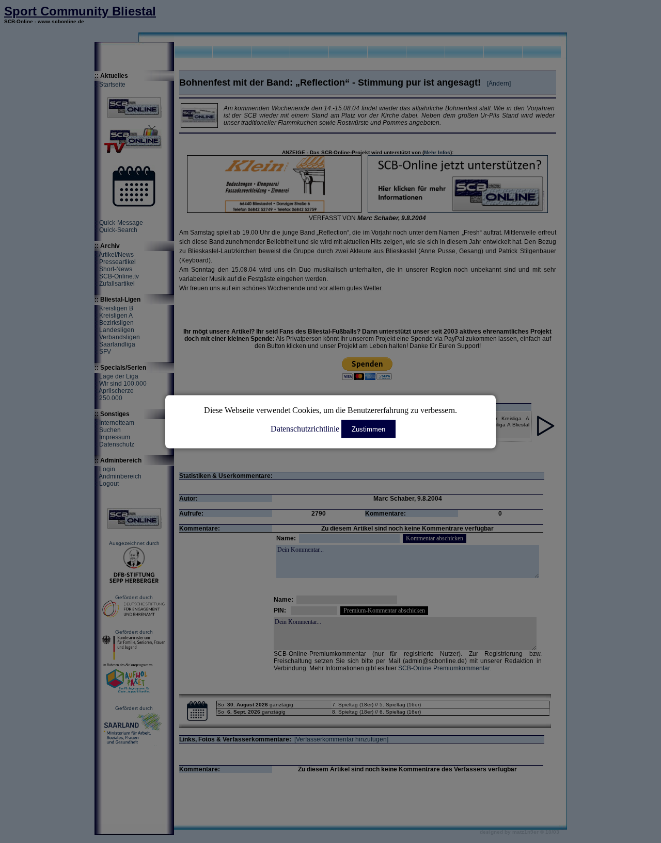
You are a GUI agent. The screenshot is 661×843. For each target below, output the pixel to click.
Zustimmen (368, 429)
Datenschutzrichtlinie (305, 428)
